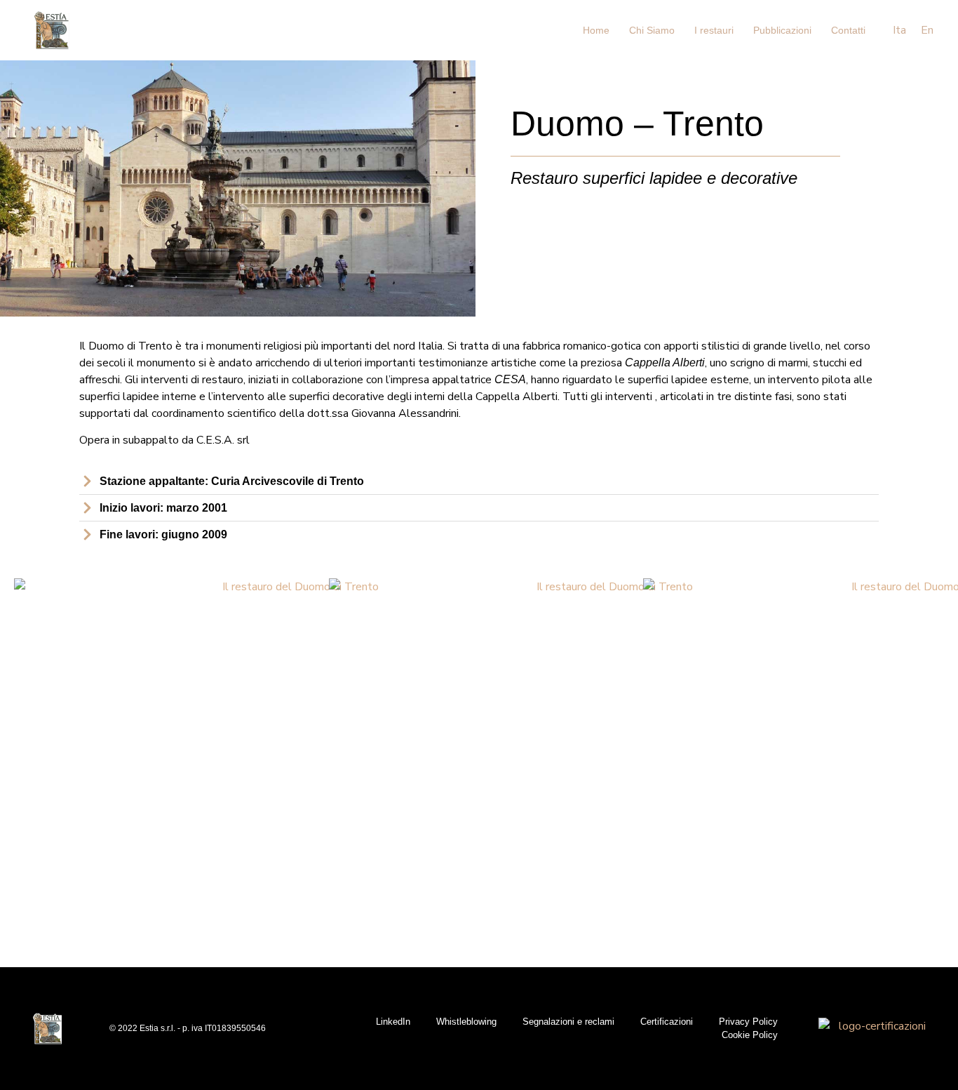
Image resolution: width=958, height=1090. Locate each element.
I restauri (714, 30)
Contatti (848, 30)
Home (596, 30)
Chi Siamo (652, 30)
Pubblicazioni (782, 30)
